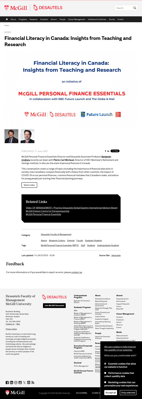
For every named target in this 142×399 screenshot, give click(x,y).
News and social (122, 335)
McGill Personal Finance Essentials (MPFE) (60, 245)
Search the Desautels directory (102, 337)
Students (44, 19)
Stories (112, 19)
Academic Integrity (101, 319)
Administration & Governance (101, 304)
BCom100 (119, 309)
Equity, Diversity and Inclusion (102, 313)
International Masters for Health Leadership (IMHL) (83, 357)
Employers (120, 320)
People (62, 19)
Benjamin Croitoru (57, 240)
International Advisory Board (103, 322)
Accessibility (81, 393)
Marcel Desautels (101, 301)
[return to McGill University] (15, 393)
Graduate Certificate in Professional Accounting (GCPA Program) (82, 339)
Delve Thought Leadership (104, 328)
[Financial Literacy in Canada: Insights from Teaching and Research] (11, 136)
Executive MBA (79, 351)
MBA (75, 310)
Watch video (29, 185)
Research (33, 19)
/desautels (116, 255)
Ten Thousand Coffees (29, 382)
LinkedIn (12, 382)
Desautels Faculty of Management (56, 234)
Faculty (79, 240)
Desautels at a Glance (102, 299)
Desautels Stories (122, 338)
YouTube (20, 382)
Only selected (128, 392)
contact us (76, 272)
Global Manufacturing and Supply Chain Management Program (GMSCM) (83, 327)
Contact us (10, 324)
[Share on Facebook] (105, 151)
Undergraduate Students (108, 245)
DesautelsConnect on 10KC (125, 340)
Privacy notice (11, 329)
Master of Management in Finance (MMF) (83, 318)
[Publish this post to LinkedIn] (108, 151)
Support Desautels (122, 304)
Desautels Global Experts (104, 326)
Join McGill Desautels (54, 305)
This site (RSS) (33, 382)
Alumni (54, 19)
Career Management (76, 19)
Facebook (7, 382)
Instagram (16, 382)
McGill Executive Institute (83, 354)
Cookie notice (98, 393)
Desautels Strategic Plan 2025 (103, 309)
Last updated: (27, 255)
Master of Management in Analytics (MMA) (83, 314)
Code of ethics (100, 316)
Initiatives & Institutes (96, 20)
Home (6, 19)
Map (18, 324)
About (13, 19)
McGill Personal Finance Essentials (43, 214)
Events (120, 19)
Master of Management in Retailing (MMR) (83, 322)
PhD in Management (81, 366)
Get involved (120, 301)
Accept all (111, 392)
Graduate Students (93, 240)
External (70, 240)
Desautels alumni (122, 299)
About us (119, 325)
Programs (22, 20)
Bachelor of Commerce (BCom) (82, 301)
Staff (83, 245)
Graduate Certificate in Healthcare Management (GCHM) (82, 333)
